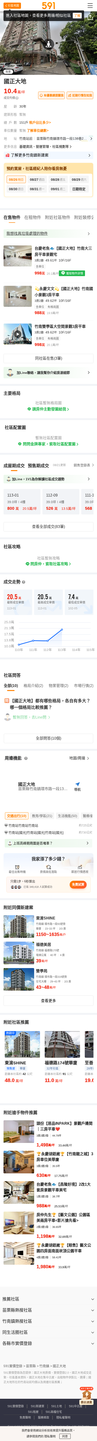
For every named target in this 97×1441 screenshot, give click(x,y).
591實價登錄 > (14, 1366)
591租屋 (33, 1412)
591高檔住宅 (54, 1412)
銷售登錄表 (82, 465)
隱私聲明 (50, 1436)
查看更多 (48, 1001)
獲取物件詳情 (74, 273)
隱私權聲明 (63, 1417)
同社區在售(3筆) (48, 358)
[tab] (14, 466)
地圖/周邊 (77, 758)
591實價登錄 (16, 1406)
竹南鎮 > (45, 1366)
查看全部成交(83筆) (48, 527)
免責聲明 (25, 1417)
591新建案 (37, 1406)
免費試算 (78, 884)
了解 (77, 15)
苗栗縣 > (32, 1366)
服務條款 (43, 1417)
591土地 (56, 1406)
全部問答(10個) (48, 738)
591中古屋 (75, 1406)
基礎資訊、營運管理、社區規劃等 (44, 146)
